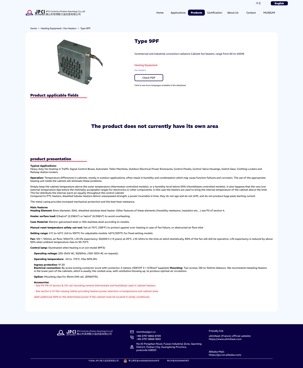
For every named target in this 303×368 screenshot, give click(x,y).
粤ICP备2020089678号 (178, 360)
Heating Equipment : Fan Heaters (58, 28)
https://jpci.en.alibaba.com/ (225, 354)
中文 (258, 3)
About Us (232, 12)
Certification (214, 12)
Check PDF (148, 77)
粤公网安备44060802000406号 (143, 360)
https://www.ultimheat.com (225, 339)
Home (159, 12)
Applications (178, 12)
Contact (251, 12)
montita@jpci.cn (146, 331)
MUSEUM (269, 12)
